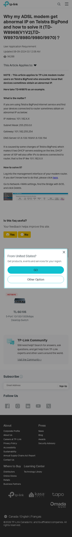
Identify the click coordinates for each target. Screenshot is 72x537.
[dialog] (36, 268)
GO (36, 270)
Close (64, 252)
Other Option (35, 279)
